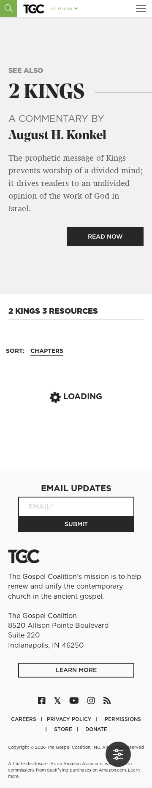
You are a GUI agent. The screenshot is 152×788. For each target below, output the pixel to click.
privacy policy (70, 719)
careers (24, 719)
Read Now (105, 236)
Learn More (76, 670)
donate (96, 729)
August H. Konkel (57, 136)
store (64, 729)
